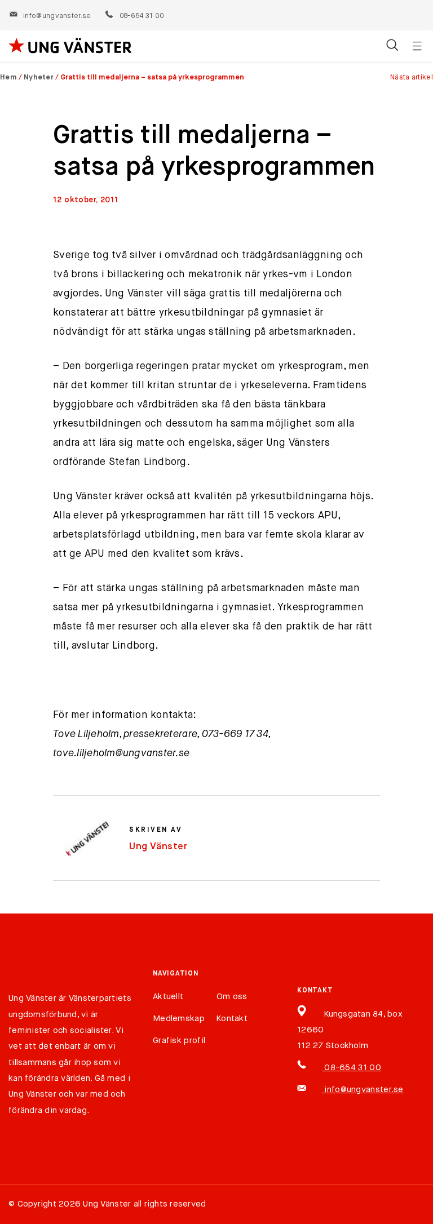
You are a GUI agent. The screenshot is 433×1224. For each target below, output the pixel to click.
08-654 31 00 (141, 16)
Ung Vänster (158, 847)
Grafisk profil (179, 1040)
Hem (8, 77)
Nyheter (39, 77)
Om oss (232, 996)
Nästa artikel (411, 77)
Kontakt (232, 1018)
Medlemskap (179, 1018)
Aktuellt (168, 996)
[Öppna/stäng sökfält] (392, 46)
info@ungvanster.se (57, 16)
